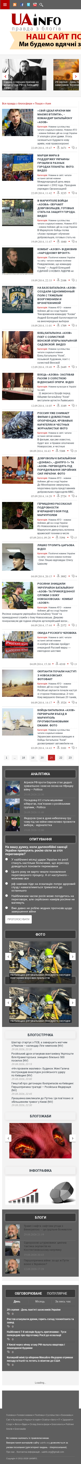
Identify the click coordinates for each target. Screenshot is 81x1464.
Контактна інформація (28, 1452)
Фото (40, 935)
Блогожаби (40, 1116)
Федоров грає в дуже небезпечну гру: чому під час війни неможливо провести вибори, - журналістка (49, 822)
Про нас (10, 1452)
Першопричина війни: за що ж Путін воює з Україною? (46, 1262)
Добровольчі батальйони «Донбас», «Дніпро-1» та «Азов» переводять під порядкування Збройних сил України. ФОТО (56, 466)
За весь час (63, 1301)
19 (32, 757)
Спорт (9, 1424)
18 (23, 757)
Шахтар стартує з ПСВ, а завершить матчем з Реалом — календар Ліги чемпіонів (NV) (39, 1044)
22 (60, 757)
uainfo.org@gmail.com (53, 1452)
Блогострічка (40, 1035)
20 (42, 757)
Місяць (40, 1301)
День (17, 1301)
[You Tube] (34, 5)
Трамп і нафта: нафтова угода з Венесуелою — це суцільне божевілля (48, 1227)
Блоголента (58, 1424)
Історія (36, 1419)
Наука (27, 1419)
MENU (5, 4)
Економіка (66, 1415)
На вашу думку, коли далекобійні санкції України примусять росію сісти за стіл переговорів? (36, 850)
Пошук (39, 103)
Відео (25, 1424)
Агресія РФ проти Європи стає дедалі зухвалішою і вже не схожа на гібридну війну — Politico (48, 786)
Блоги (40, 1218)
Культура (17, 1419)
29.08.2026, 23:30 (21, 1049)
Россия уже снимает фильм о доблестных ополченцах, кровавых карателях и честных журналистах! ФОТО (55, 421)
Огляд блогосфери (39, 1424)
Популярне (57, 1293)
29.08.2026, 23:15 (21, 1064)
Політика (39, 1415)
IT (59, 1419)
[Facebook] (21, 5)
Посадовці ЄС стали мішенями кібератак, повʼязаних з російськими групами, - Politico (47, 804)
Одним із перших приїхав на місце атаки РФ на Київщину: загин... (21, 84)
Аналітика (40, 774)
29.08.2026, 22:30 (21, 1105)
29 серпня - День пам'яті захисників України (33, 1309)
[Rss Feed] (14, 5)
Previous (4, 76)
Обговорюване (28, 1293)
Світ (8, 1419)
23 (70, 757)
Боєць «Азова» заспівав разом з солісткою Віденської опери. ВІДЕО (55, 378)
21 (51, 757)
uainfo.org (45, 1442)
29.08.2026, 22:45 (21, 1093)
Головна (10, 1415)
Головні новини (25, 1415)
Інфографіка (40, 1171)
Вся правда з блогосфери (17, 103)
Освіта (45, 1419)
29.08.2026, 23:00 (21, 1079)
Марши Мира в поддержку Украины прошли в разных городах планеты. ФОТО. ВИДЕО (55, 163)
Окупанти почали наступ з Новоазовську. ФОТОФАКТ (56, 675)
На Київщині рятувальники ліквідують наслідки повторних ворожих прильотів (40, 976)
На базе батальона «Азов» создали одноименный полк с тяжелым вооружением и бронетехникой (56, 295)
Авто (53, 1419)
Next (77, 76)
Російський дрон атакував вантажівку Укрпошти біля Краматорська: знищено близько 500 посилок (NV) (42, 1057)
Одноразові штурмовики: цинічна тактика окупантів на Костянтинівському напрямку (45, 1246)
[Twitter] (27, 5)
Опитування (40, 839)
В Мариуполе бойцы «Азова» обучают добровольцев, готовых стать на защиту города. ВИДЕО (56, 208)
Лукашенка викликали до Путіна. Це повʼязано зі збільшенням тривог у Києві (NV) (42, 1100)
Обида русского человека (56, 632)
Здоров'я (67, 1419)
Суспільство (52, 1415)
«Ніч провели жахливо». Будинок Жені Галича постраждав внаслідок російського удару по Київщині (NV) (40, 1072)
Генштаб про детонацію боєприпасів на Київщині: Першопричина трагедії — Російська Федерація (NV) (42, 1087)
